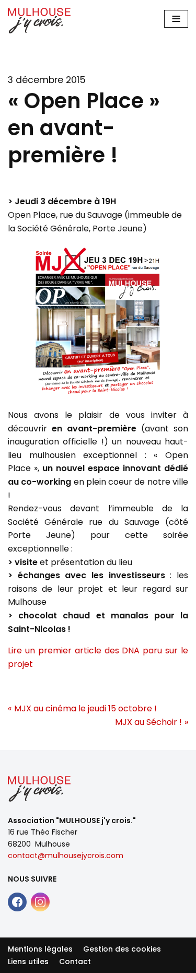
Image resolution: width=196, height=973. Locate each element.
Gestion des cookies (122, 949)
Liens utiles (28, 961)
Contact (75, 961)
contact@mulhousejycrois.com (65, 855)
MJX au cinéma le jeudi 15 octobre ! (85, 708)
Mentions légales (40, 949)
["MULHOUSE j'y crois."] (39, 20)
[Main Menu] (176, 19)
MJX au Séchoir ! (148, 722)
